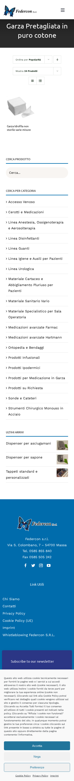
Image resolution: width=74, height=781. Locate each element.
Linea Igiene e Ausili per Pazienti (35, 259)
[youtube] (49, 565)
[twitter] (33, 565)
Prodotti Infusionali (24, 357)
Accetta (37, 745)
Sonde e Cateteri (22, 398)
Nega (37, 756)
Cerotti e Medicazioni (26, 212)
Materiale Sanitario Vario (28, 301)
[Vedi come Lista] (40, 81)
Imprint (54, 775)
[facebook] (25, 565)
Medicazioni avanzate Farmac (33, 327)
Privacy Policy (40, 775)
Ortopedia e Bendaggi (26, 347)
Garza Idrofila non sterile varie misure (19, 127)
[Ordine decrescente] (57, 60)
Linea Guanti (18, 248)
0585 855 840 (40, 551)
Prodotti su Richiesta (25, 388)
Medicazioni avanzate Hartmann (35, 337)
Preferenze (37, 767)
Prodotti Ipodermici (24, 368)
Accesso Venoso (21, 202)
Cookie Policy (23, 775)
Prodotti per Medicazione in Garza (36, 378)
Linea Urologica (21, 269)
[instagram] (41, 565)
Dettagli (20, 108)
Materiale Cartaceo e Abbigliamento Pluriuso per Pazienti (30, 285)
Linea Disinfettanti (23, 238)
